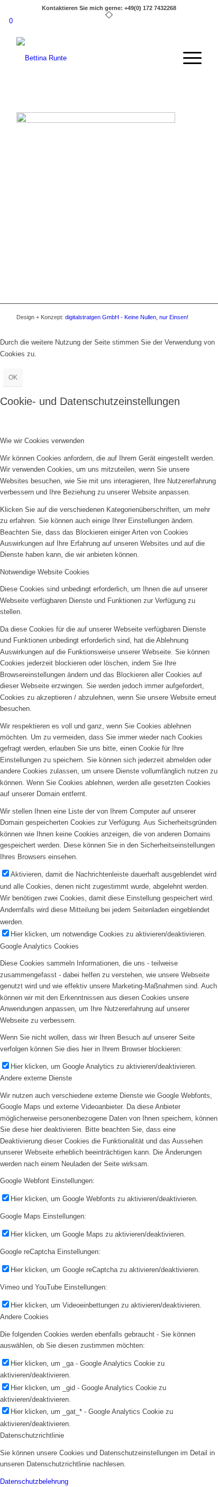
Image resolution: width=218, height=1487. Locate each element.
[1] (90, 58)
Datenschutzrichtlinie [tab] (32, 1435)
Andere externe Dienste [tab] (36, 1078)
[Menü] (187, 58)
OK (12, 377)
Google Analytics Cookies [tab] (39, 946)
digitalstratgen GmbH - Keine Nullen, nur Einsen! (126, 317)
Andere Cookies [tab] (24, 1317)
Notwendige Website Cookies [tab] (44, 572)
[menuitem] (187, 58)
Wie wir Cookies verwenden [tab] (42, 441)
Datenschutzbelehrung (34, 1481)
